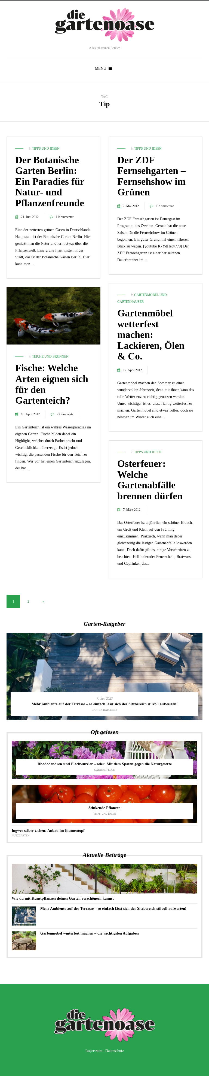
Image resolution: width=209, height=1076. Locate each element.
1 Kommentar (64, 217)
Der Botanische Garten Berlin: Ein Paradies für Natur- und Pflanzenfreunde (49, 181)
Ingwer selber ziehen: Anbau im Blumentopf (48, 831)
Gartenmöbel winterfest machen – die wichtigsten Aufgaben (89, 933)
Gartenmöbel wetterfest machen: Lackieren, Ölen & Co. (151, 335)
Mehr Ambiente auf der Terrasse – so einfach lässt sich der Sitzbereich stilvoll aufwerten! (113, 908)
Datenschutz (114, 1051)
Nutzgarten (20, 835)
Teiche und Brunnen (50, 356)
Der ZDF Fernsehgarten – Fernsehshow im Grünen (151, 176)
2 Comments (65, 414)
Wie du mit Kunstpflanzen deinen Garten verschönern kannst (63, 898)
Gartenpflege (104, 769)
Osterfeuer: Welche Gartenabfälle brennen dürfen (150, 479)
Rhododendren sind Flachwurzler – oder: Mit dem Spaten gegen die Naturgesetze (105, 764)
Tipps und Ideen (46, 148)
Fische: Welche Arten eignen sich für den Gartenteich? (51, 384)
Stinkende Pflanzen (104, 808)
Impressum (93, 1051)
